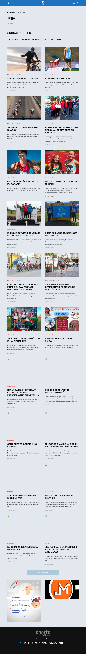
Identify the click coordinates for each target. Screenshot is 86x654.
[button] (8, 3)
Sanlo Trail (47, 39)
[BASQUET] (25, 643)
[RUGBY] (32, 643)
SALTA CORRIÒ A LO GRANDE (22, 78)
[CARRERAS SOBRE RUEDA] (36, 643)
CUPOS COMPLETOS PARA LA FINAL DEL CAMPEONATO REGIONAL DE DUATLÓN (22, 287)
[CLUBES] (21, 643)
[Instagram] (47, 648)
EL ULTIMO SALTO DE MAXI (59, 78)
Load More (43, 572)
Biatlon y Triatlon (30, 39)
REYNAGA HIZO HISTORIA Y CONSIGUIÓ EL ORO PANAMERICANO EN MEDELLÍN (23, 392)
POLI (61, 643)
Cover (48, 639)
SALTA (54, 643)
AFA (45, 643)
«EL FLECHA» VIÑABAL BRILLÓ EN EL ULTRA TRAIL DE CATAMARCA (61, 549)
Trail (59, 39)
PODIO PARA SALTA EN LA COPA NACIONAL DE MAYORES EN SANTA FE (61, 130)
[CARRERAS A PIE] (39, 643)
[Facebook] (38, 648)
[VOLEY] (28, 643)
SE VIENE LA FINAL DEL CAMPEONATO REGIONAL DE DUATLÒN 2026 (60, 287)
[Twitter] (43, 648)
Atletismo (13, 39)
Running (10, 440)
